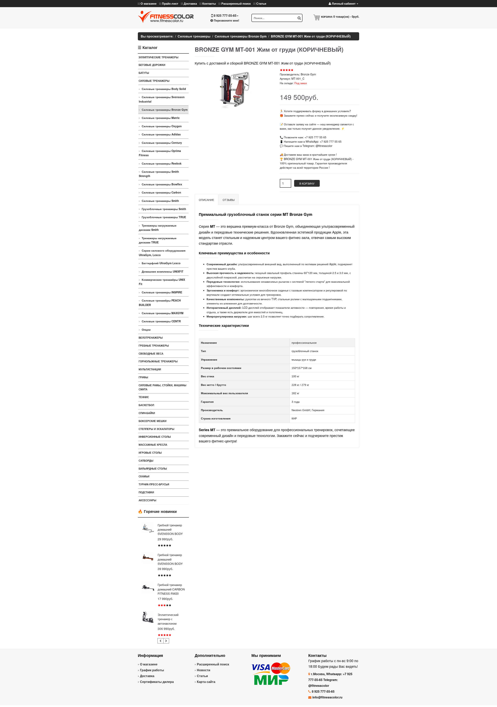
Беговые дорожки (152, 65)
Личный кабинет (343, 3)
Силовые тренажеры (154, 81)
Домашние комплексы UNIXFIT (162, 271)
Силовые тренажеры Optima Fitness (160, 153)
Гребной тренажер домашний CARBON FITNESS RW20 (171, 589)
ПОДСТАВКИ (146, 492)
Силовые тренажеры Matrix (161, 118)
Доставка (147, 676)
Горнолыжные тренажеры (158, 361)
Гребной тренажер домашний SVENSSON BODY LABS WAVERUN (170, 561)
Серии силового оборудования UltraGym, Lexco (162, 252)
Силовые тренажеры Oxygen (162, 126)
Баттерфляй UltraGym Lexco (161, 263)
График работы (152, 670)
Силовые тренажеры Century (162, 143)
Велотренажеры (151, 337)
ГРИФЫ (143, 377)
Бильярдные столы (153, 468)
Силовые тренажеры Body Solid (164, 89)
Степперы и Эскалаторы (156, 429)
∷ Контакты (208, 3)
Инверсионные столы (155, 436)
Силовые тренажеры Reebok (162, 163)
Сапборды (146, 460)
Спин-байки (147, 413)
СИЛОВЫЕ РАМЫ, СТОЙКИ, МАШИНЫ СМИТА (162, 387)
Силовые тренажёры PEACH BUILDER (160, 302)
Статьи (202, 676)
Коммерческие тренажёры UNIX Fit (162, 282)
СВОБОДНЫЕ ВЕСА (151, 353)
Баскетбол (146, 405)
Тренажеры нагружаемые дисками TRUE (157, 240)
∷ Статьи (260, 3)
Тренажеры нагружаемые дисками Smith (157, 227)
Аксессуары (147, 500)
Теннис (144, 397)
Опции (146, 329)
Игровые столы (150, 452)
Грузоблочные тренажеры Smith (164, 209)
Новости (203, 670)
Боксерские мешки (152, 421)
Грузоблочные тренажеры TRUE (164, 217)
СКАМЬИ (144, 476)
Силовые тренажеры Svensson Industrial (162, 99)
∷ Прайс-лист (168, 3)
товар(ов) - (346, 16)
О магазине (148, 664)
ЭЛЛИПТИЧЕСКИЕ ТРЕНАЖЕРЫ (158, 57)
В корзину (307, 183)
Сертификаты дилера (157, 681)
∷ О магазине (147, 3)
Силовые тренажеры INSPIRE (162, 292)
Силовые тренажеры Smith (160, 201)
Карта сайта (206, 681)
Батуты (144, 73)
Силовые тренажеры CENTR (161, 321)
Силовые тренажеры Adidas (161, 134)
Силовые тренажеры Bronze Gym (165, 110)
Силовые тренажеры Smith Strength (159, 174)
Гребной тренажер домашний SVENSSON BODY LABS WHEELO (170, 531)
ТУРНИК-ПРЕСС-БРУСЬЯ (154, 484)
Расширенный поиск (213, 664)
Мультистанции (150, 369)
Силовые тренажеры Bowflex (162, 184)
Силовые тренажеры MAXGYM (162, 313)
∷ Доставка (189, 3)
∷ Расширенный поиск (235, 3)
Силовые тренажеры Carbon (161, 192)
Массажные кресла (153, 444)
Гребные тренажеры (154, 345)
